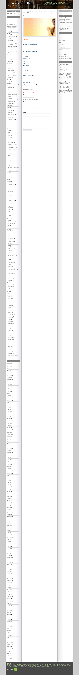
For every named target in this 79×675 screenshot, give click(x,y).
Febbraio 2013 (9, 639)
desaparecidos (62, 71)
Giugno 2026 (9, 366)
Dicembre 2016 (9, 557)
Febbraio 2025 (9, 395)
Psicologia (8, 215)
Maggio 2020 (9, 484)
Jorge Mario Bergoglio (64, 80)
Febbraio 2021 (9, 468)
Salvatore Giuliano (10, 121)
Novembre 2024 (9, 400)
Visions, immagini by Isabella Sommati (64, 54)
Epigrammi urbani (10, 90)
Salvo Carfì (9, 351)
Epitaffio (8, 125)
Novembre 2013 (9, 623)
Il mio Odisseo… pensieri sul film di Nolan (65, 26)
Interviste (8, 157)
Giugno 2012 (9, 653)
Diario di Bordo (9, 105)
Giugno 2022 (9, 439)
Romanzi (9, 153)
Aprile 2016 (9, 571)
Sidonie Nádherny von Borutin (12, 355)
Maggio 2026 (9, 368)
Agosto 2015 (9, 585)
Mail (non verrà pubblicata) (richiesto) (30, 108)
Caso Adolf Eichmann (12, 262)
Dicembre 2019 (9, 493)
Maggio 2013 (9, 633)
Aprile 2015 (9, 592)
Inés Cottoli (9, 328)
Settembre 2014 (9, 605)
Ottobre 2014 (9, 603)
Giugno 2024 (9, 409)
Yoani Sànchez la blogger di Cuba (64, 56)
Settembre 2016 (9, 562)
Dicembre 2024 (9, 398)
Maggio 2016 (9, 569)
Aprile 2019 (9, 507)
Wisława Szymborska (65, 91)
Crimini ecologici (10, 70)
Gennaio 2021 (9, 470)
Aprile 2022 (9, 443)
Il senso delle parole (11, 186)
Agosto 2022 (9, 436)
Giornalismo (9, 137)
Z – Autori (8, 295)
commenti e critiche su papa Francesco (13, 51)
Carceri (9, 246)
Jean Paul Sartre (62, 79)
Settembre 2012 (9, 648)
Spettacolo (9, 96)
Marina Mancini (10, 337)
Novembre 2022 (9, 430)
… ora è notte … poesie (11, 200)
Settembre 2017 (9, 541)
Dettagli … (9, 81)
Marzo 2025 (9, 393)
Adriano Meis (10, 296)
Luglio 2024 (9, 407)
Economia (8, 109)
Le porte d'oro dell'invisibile (12, 36)
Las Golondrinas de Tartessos (13, 147)
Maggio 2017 (9, 548)
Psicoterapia (9, 212)
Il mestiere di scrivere (62, 47)
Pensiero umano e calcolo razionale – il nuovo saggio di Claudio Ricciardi (64, 29)
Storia (8, 259)
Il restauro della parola (11, 184)
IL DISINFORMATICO (62, 45)
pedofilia (66, 89)
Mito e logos (9, 177)
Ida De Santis (10, 326)
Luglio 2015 (9, 587)
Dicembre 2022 (9, 429)
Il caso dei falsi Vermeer (11, 119)
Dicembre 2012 (9, 642)
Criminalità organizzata (11, 65)
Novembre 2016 (9, 559)
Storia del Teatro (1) (11, 284)
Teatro (8, 282)
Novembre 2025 (9, 379)
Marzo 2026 (9, 372)
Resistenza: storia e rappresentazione (13, 167)
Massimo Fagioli (65, 85)
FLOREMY (61, 42)
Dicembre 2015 (9, 578)
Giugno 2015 (9, 589)
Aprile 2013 (9, 635)
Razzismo (8, 216)
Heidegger (69, 76)
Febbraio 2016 (9, 575)
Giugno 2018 (9, 525)
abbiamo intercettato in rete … (12, 99)
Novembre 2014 (9, 601)
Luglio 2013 (9, 630)
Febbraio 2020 (9, 489)
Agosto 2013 (9, 628)
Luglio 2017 (9, 544)
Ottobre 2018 (9, 518)
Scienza (8, 234)
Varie (8, 288)
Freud (68, 74)
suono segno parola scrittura (12, 170)
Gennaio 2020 (9, 491)
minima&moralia (61, 51)
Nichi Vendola (61, 87)
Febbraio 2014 (9, 617)
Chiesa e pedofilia (10, 49)
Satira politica (10, 209)
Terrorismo (9, 77)
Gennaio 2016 (9, 576)
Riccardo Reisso (10, 344)
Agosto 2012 (9, 649)
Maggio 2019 (9, 505)
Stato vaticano (9, 257)
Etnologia (8, 130)
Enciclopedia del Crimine (10, 114)
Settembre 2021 (9, 455)
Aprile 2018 (9, 528)
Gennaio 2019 (9, 512)
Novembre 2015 (9, 580)
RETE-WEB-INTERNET (11, 255)
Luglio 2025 (9, 386)
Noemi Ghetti (10, 341)
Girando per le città (10, 248)
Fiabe (9, 163)
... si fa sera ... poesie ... (27, 99)
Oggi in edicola (10, 140)
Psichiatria (8, 211)
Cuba (65, 69)
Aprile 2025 (9, 391)
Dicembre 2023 (9, 420)
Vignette (8, 293)
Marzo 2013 (9, 637)
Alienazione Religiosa (10, 24)
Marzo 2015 (9, 594)
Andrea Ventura (66, 65)
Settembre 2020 (9, 477)
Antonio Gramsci (65, 67)
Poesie (8, 195)
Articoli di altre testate (11, 101)
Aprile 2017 (9, 550)
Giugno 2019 (9, 503)
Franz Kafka (64, 74)
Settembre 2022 (9, 434)
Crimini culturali (10, 68)
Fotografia (9, 34)
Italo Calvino (69, 77)
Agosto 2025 (9, 384)
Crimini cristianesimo (11, 66)
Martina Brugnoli (10, 339)
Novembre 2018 (9, 516)
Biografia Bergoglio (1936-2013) (13, 41)
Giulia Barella (10, 321)
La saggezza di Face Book (11, 252)
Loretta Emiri (10, 332)
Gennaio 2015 (9, 598)
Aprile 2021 (9, 464)
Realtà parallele (10, 191)
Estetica (8, 128)
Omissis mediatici (10, 142)
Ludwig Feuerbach (65, 83)
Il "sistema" (9, 250)
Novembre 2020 (9, 473)
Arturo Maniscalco (10, 298)
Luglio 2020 (9, 480)
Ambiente (8, 29)
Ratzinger (60, 90)
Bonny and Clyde (10, 117)
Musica (8, 179)
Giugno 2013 (9, 632)
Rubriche (8, 229)
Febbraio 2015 (9, 596)
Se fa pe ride (9, 243)
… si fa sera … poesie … (11, 202)
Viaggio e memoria (10, 289)
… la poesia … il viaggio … (12, 196)
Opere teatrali (9, 181)
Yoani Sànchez (62, 92)
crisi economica (10, 110)
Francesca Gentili (10, 312)
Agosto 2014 (9, 607)
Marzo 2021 (9, 466)
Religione (8, 220)
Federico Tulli (64, 73)
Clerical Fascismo (11, 47)
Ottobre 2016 (9, 560)
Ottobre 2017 (9, 539)
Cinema (8, 54)
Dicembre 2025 (9, 377)
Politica (8, 206)
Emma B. (9, 307)
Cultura (8, 83)
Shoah (9, 264)
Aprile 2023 (9, 423)
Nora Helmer (10, 342)
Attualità (8, 38)
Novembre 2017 (9, 537)
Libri (8, 174)
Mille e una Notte (11, 149)
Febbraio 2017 (9, 553)
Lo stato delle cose (10, 253)
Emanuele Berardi (10, 303)
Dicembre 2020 (9, 471)
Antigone (60, 67)
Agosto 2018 (9, 521)
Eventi (9, 92)
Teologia (9, 135)
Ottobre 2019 (9, 496)
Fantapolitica (10, 207)
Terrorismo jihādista (65, 90)
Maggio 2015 (9, 591)
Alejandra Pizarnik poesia (62, 35)
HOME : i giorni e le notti (11, 13)
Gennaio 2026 (9, 375)
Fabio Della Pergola (11, 310)
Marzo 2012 (9, 658)
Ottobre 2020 (9, 475)
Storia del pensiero (10, 273)
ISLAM (9, 225)
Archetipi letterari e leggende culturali (13, 84)
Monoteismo (10, 227)
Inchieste (8, 155)
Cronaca (8, 79)
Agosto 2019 (9, 500)
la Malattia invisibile (11, 241)
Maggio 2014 (9, 612)
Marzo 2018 (9, 530)
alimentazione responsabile (12, 27)
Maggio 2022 (9, 441)
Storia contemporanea (11, 268)
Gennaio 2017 (9, 555)
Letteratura (8, 160)
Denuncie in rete (61, 38)
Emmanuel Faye (64, 72)
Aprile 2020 (9, 486)
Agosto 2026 (9, 363)
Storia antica (9, 266)
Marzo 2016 (9, 573)
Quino (69, 89)
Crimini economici (10, 72)
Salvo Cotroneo (10, 353)
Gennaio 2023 (9, 427)
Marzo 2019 (9, 509)
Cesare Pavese (69, 68)
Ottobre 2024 (9, 402)
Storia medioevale (10, 278)
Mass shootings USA (11, 75)
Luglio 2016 (9, 566)
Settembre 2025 (9, 382)
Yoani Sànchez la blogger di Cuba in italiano (65, 58)
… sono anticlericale (10, 19)
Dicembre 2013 (9, 621)
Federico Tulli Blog (62, 40)
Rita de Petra (10, 346)
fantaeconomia (10, 112)
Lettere (8, 172)
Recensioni (8, 218)
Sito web (24, 112)
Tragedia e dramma (10, 286)
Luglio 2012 (9, 651)
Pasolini (63, 89)
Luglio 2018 (9, 523)
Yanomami (70, 91)
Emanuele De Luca (10, 305)
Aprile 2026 (9, 370)
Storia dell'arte (10, 275)
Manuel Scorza (36, 99)
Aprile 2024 (9, 413)
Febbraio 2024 (9, 416)
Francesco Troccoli (10, 314)
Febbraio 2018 (9, 532)
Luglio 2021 (9, 459)
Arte (7, 33)
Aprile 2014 (9, 614)
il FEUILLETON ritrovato (11, 144)
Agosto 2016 (9, 564)
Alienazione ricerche (11, 223)
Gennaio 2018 (9, 534)
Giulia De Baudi (10, 323)
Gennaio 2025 (9, 397)
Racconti (9, 146)
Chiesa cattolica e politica (11, 46)
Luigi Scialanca (10, 335)
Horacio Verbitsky (63, 77)
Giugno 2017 (9, 546)
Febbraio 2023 (9, 425)
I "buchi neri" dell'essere (11, 133)
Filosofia (8, 132)
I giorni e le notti (19, 3)
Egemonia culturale (10, 89)
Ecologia (8, 107)
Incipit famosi (10, 165)
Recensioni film (10, 59)
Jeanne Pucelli (10, 330)
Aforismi (8, 22)
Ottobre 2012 (9, 646)
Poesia (8, 193)
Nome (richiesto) (26, 103)
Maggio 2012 (9, 655)
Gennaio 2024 (9, 418)
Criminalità (8, 63)
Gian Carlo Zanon (10, 316)
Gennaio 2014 (9, 619)
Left (62, 82)
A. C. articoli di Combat (62, 64)
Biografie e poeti (10, 162)
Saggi (8, 232)
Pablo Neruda (65, 87)
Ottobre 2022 (9, 432)
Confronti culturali (10, 87)
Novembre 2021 (9, 452)
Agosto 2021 (9, 457)
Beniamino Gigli (10, 300)
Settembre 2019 (9, 498)
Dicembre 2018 (9, 514)
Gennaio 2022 (9, 448)
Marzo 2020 (9, 487)
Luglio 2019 (9, 502)
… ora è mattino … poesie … (12, 198)
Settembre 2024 (9, 404)
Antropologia (9, 31)
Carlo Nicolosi (64, 68)
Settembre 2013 (9, 626)
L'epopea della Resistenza (12, 269)
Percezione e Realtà (11, 189)
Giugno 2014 (9, 610)
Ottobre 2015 (9, 582)
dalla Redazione (9, 98)
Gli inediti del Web (10, 103)
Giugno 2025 (9, 388)
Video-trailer (10, 61)
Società (8, 245)
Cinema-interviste (10, 56)
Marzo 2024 (9, 414)
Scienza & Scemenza (10, 238)
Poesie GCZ (10, 317)
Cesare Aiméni (10, 301)
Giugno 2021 (9, 461)
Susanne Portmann (10, 357)
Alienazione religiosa (11, 221)
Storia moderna (10, 280)
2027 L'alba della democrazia (12, 230)
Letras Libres (61, 49)
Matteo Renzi (61, 86)
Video (8, 291)
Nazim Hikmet (68, 86)
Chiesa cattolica (9, 40)
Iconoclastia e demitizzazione (12, 94)
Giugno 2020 (9, 482)
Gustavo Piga (61, 44)
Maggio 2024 (9, 411)
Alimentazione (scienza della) (11, 26)
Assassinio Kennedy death (12, 115)
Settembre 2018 (9, 519)
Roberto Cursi (10, 348)
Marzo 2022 (9, 445)
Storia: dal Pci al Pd (11, 271)
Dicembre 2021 (9, 450)
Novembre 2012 (9, 644)
